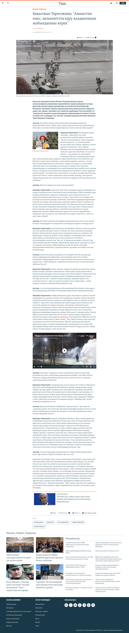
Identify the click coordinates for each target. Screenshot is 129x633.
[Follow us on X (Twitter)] (71, 605)
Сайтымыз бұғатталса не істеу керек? (18, 611)
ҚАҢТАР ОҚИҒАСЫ (39, 9)
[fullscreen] (94, 367)
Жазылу (9, 626)
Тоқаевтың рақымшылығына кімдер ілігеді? (52, 336)
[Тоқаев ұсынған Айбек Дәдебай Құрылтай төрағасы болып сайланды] (49, 545)
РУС (117, 3)
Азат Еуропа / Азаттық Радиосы (47, 338)
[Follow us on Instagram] (79, 605)
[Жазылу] (93, 605)
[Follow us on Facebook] (66, 605)
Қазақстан (38, 608)
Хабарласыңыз (11, 604)
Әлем (37, 626)
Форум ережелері (12, 622)
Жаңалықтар (39, 604)
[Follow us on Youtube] (75, 605)
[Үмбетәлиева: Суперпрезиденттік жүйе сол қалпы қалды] (20, 545)
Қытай (37, 622)
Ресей (37, 618)
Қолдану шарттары (12, 618)
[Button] (80, 37)
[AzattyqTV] (111, 3)
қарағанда (64, 317)
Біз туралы (9, 608)
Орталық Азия (40, 615)
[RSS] (88, 605)
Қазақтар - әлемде (41, 611)
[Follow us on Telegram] (84, 605)
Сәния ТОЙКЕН (38, 28)
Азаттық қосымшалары (14, 615)
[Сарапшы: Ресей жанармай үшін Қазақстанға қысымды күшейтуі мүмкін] (49, 572)
